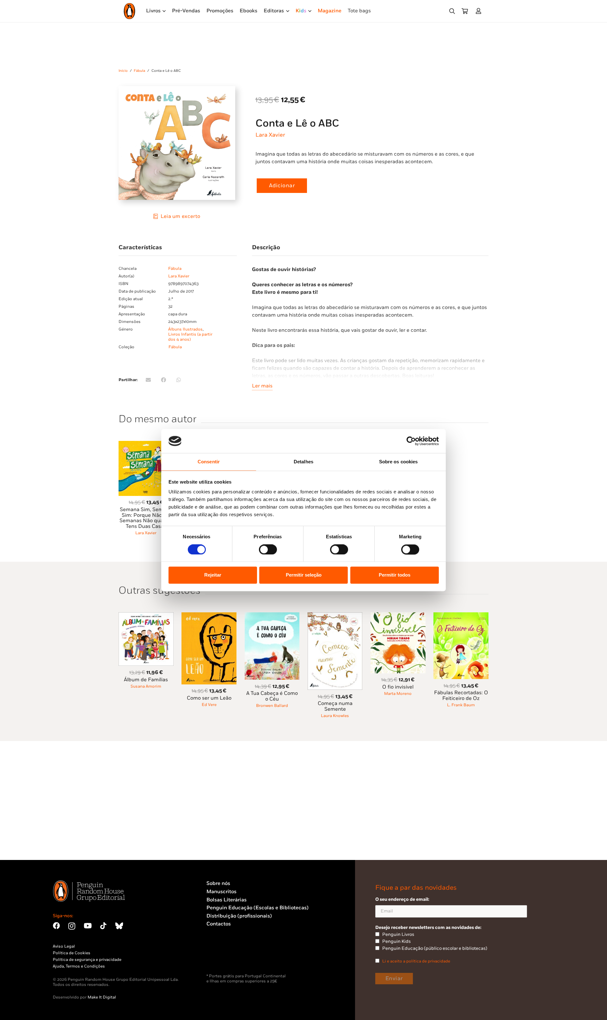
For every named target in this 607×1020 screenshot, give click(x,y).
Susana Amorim (146, 686)
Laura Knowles (335, 715)
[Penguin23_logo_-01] (129, 11)
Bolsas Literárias (226, 900)
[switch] (268, 549)
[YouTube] (88, 925)
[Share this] (163, 380)
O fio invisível (398, 687)
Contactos (218, 924)
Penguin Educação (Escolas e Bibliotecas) (257, 908)
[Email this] (148, 380)
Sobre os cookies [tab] (398, 462)
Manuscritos (221, 892)
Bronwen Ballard (272, 705)
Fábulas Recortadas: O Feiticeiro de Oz (461, 696)
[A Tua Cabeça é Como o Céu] (272, 616)
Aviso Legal (64, 946)
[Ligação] (480, 11)
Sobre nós (218, 884)
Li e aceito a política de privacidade (416, 961)
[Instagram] (71, 926)
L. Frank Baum (461, 705)
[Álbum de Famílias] (146, 616)
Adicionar (282, 185)
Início (123, 71)
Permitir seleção (304, 575)
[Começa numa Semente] (335, 616)
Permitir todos (394, 575)
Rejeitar (212, 575)
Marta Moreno (398, 693)
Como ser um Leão (209, 698)
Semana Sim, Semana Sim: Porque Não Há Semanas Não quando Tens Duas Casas (146, 518)
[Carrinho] (464, 11)
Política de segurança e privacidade (87, 959)
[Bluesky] (119, 925)
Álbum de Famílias (146, 680)
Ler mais (262, 386)
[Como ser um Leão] (208, 616)
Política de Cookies (71, 952)
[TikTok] (103, 925)
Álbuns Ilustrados (185, 329)
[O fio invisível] (398, 616)
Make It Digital (102, 997)
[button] (452, 11)
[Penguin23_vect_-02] (225, 957)
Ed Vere (209, 704)
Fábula (139, 71)
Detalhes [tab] (303, 462)
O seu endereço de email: (402, 899)
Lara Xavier (270, 135)
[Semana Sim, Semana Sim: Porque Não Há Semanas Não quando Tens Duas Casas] (146, 445)
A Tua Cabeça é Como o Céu (272, 696)
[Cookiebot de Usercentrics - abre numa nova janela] (411, 441)
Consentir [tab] (209, 462)
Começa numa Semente (335, 706)
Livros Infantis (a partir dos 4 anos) (190, 337)
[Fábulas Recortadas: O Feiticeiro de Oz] (460, 616)
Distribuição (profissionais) (239, 916)
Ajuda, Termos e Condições (79, 966)
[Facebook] (56, 925)
